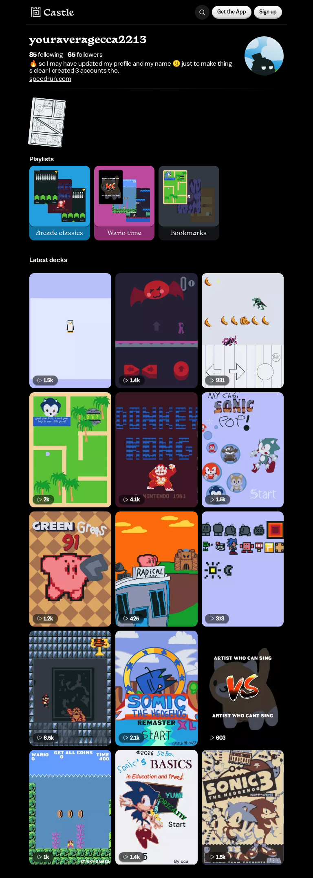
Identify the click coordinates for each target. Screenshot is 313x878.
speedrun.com (50, 79)
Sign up (268, 11)
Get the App (231, 11)
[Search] (202, 12)
